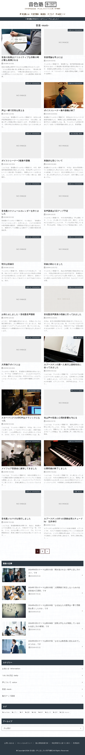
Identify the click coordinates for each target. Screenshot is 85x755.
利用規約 (76, 743)
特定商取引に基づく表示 (61, 743)
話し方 (49, 712)
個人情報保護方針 (41, 743)
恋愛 (28, 712)
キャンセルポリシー (24, 743)
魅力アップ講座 (8, 696)
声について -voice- (9, 682)
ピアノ (15, 712)
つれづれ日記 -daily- (10, 675)
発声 (41, 712)
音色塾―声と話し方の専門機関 (41, 750)
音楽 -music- (7, 689)
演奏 (34, 712)
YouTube (7, 712)
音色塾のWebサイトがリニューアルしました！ (43, 19)
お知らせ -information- (11, 668)
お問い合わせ (9, 743)
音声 (56, 712)
